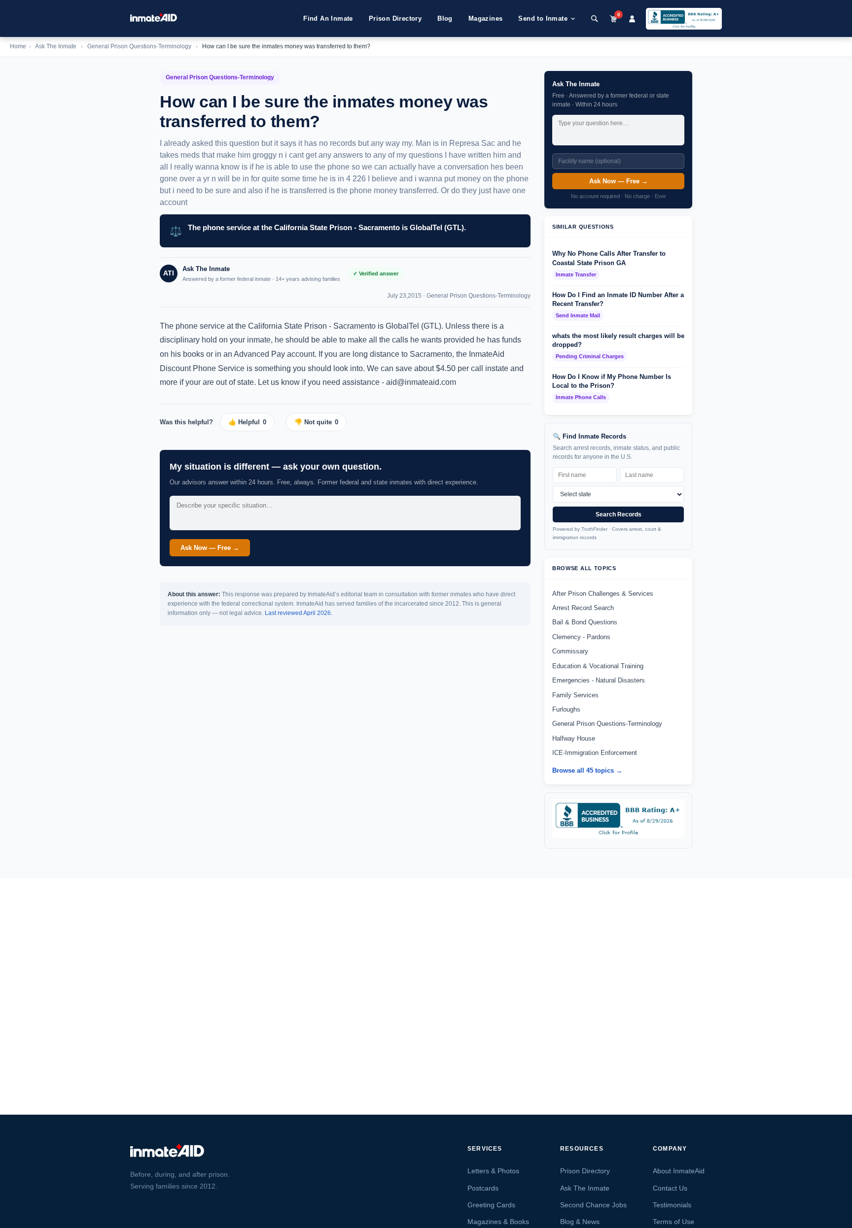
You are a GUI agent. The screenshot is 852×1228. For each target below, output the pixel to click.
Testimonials (672, 1205)
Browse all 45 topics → (587, 770)
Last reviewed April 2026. (298, 613)
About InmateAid (679, 1171)
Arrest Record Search (583, 608)
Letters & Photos (493, 1171)
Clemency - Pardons (581, 637)
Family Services (575, 695)
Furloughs (566, 709)
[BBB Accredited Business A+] (684, 19)
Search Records (618, 514)
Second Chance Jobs (593, 1205)
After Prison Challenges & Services (602, 593)
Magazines (485, 18)
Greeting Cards (491, 1205)
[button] (251, 422)
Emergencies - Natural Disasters (598, 680)
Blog (445, 18)
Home (18, 46)
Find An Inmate (328, 18)
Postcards (482, 1188)
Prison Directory (395, 18)
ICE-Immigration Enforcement (594, 752)
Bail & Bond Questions (584, 622)
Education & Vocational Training (597, 666)
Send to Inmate (543, 18)
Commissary (570, 651)
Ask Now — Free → (209, 547)
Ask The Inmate (55, 46)
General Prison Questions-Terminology (139, 46)
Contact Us (670, 1188)
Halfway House (573, 738)
